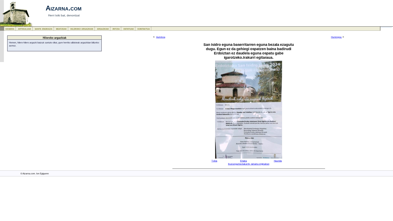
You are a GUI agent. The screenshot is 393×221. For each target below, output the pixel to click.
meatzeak (61, 28)
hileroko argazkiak (81, 28)
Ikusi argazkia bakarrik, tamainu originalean (248, 164)
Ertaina (243, 161)
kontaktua (144, 28)
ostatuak (128, 28)
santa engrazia (43, 28)
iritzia (116, 28)
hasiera (10, 28)
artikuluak (24, 28)
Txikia (214, 161)
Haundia (278, 161)
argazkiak (103, 28)
